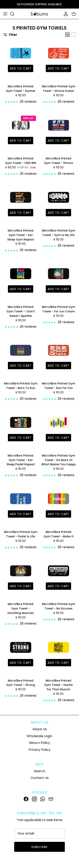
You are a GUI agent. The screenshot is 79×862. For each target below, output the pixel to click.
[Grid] (67, 34)
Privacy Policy (39, 749)
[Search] (14, 13)
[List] (73, 34)
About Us (39, 729)
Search (39, 771)
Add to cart (20, 68)
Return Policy (39, 742)
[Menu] (5, 13)
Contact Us (40, 777)
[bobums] (39, 14)
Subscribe (39, 847)
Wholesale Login (39, 736)
